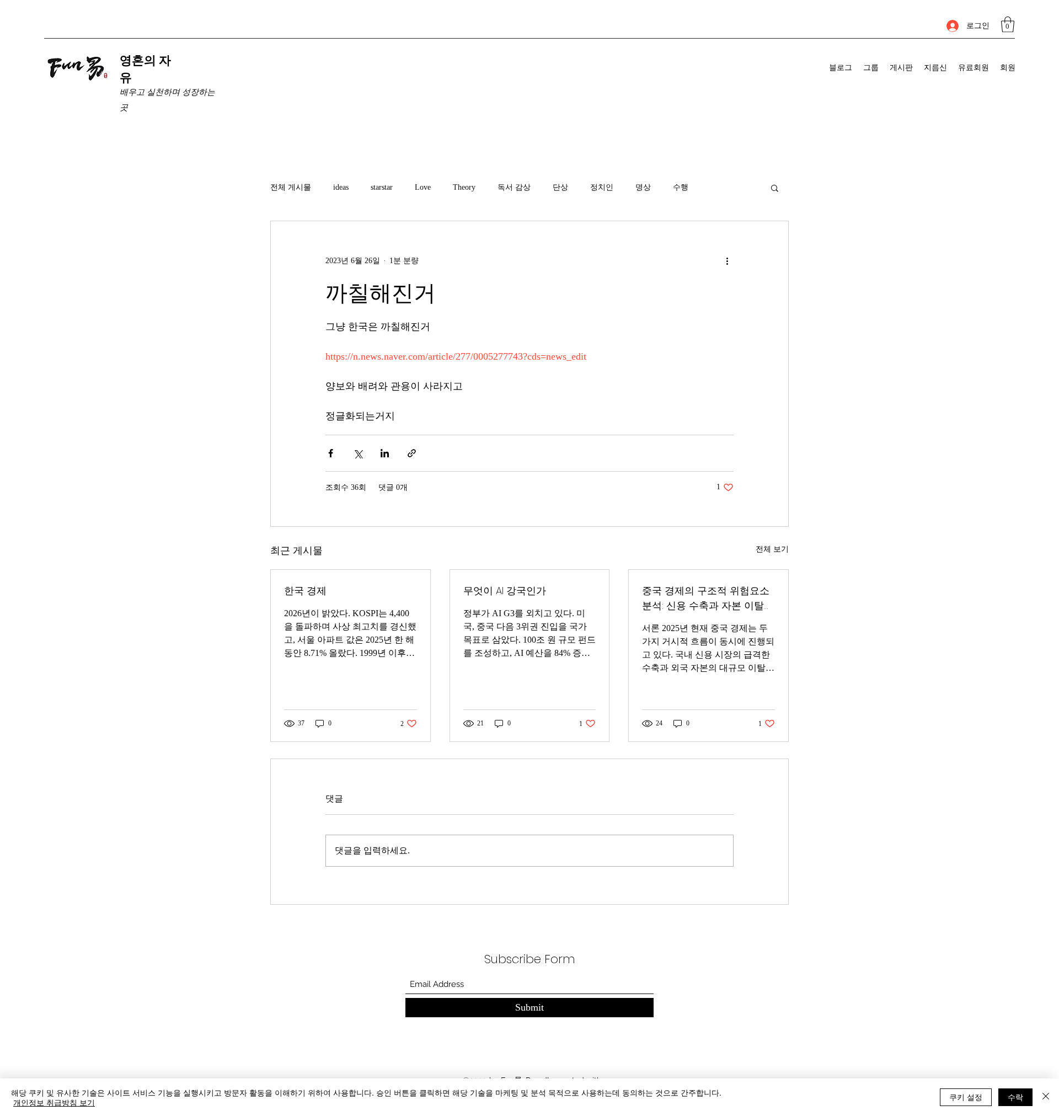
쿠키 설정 (965, 1096)
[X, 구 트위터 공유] (357, 453)
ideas (341, 187)
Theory (464, 187)
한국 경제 (305, 590)
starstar (382, 187)
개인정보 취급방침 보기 (54, 1102)
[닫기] (1045, 1097)
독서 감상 (514, 187)
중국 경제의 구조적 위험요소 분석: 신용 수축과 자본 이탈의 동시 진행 (708, 598)
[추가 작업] (727, 261)
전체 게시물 (290, 187)
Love (423, 187)
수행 (680, 187)
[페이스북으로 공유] (330, 453)
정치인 (601, 187)
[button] (1007, 25)
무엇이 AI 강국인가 (504, 590)
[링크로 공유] (412, 453)
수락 (1015, 1096)
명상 (643, 187)
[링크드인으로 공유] (384, 453)
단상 (560, 187)
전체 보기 (772, 549)
